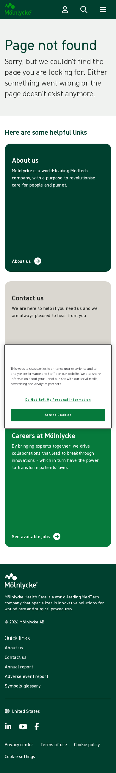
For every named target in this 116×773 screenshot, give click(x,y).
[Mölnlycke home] (18, 9)
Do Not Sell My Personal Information (58, 400)
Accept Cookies (58, 415)
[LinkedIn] (8, 726)
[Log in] (64, 9)
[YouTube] (22, 726)
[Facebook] (36, 726)
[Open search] (84, 9)
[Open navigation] (103, 9)
